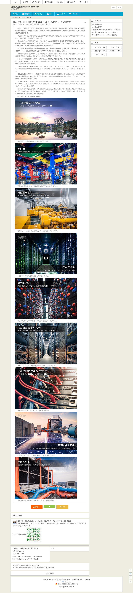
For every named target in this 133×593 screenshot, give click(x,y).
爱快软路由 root (19, 551)
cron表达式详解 (19, 554)
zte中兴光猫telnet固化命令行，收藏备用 (26, 559)
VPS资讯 (98, 47)
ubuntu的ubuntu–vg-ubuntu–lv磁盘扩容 (104, 35)
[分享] (130, 574)
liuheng (87, 579)
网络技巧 (112, 51)
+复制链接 (26, 526)
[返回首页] (15, 2)
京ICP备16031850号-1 (66, 587)
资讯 (25, 17)
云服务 (19, 515)
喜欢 (37, 507)
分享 (63, 507)
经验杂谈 (97, 51)
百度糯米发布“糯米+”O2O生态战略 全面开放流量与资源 (36, 567)
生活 (112, 47)
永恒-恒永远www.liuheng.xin (25, 7)
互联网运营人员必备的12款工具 (28, 565)
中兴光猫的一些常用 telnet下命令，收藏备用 (28, 556)
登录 (119, 7)
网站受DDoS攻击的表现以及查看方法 (26, 548)
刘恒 (37, 521)
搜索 (113, 7)
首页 (20, 17)
